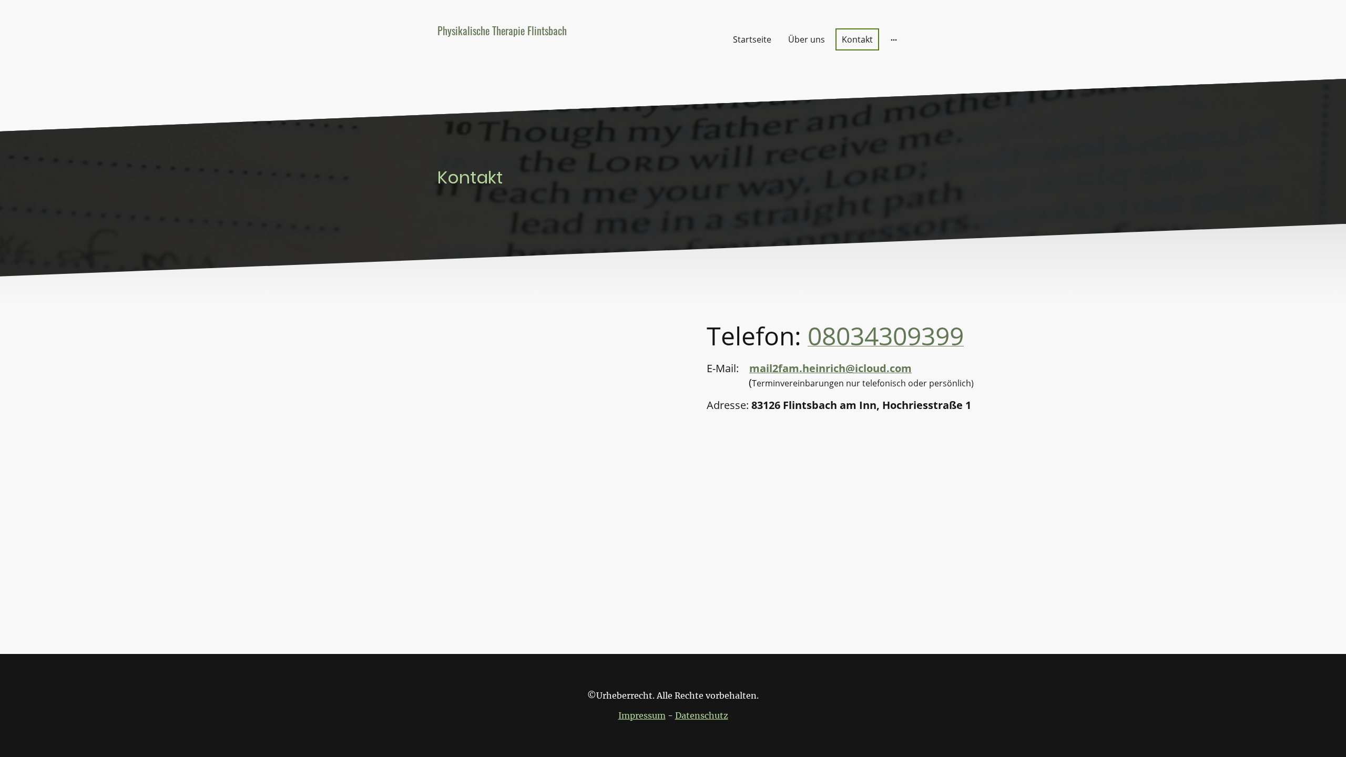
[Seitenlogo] (510, 63)
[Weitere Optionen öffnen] (893, 39)
